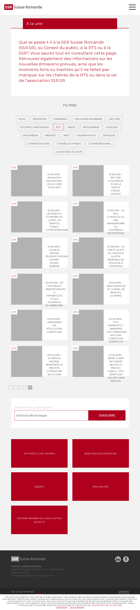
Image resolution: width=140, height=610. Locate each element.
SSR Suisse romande (88, 119)
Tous (22, 119)
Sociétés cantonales (34, 127)
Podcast (112, 127)
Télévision (39, 119)
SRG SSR (114, 119)
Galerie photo (86, 135)
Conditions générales (24, 575)
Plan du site (46, 575)
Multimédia (30, 135)
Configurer (61, 607)
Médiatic (50, 135)
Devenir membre (32, 566)
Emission (109, 135)
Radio (72, 127)
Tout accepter (77, 607)
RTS (58, 127)
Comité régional (100, 143)
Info (66, 135)
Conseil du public (69, 143)
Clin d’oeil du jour (69, 151)
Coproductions (38, 143)
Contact (16, 566)
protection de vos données (108, 605)
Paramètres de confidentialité (29, 569)
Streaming (61, 119)
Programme (91, 127)
